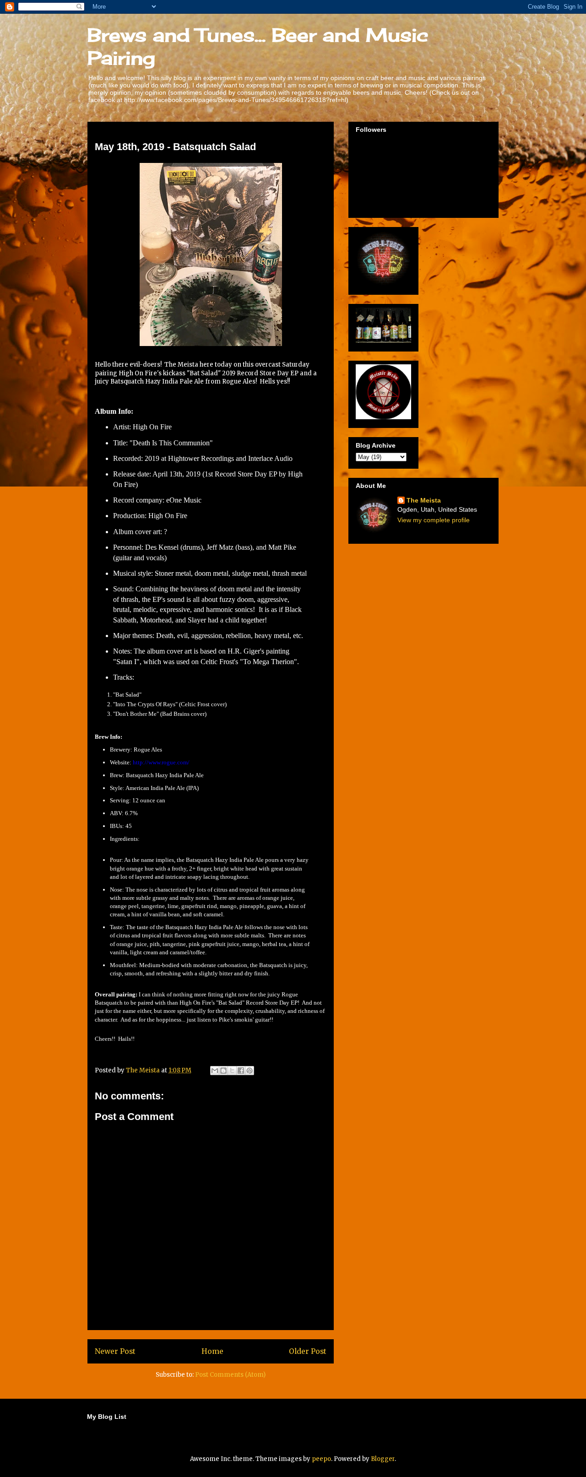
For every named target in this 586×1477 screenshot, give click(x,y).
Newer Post (115, 1351)
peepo (321, 1459)
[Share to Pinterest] (249, 1070)
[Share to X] (232, 1070)
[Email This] (214, 1070)
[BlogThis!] (223, 1070)
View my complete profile (433, 520)
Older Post (307, 1351)
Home (212, 1351)
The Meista (424, 500)
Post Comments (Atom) (230, 1375)
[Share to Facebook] (240, 1070)
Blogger (383, 1459)
